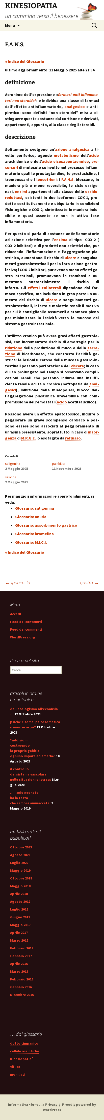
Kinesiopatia (21, 1059)
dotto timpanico (24, 1043)
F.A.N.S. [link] (67, 179)
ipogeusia (17, 582)
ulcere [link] (70, 257)
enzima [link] (60, 239)
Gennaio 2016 (21, 987)
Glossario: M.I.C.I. (31, 542)
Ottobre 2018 (21, 878)
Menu (10, 25)
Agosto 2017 (20, 901)
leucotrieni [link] (46, 179)
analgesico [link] (74, 106)
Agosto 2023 (20, 855)
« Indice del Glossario (24, 61)
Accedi (15, 614)
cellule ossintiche (24, 1051)
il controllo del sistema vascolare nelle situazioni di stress (30, 774)
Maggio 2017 (20, 925)
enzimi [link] (21, 191)
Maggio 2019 (20, 870)
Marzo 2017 (19, 940)
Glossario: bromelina (34, 533)
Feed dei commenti (26, 629)
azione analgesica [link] (72, 149)
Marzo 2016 (19, 971)
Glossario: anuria (30, 516)
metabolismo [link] (66, 155)
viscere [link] (77, 365)
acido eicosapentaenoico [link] (65, 161)
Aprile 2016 (19, 963)
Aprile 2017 (19, 932)
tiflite (15, 1066)
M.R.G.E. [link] (28, 437)
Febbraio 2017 (21, 948)
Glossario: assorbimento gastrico (46, 525)
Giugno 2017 (20, 917)
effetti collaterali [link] (44, 287)
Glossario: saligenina (34, 508)
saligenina (12, 463)
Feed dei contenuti (26, 621)
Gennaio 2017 (21, 956)
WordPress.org (22, 637)
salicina (10, 477)
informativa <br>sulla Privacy (32, 1104)
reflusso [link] (73, 437)
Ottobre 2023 (21, 847)
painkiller (59, 463)
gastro (89, 582)
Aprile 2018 (19, 893)
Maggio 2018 (20, 886)
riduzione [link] (13, 347)
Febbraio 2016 (21, 979)
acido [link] (94, 155)
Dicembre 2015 (22, 994)
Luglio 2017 (19, 909)
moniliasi (17, 1074)
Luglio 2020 (19, 862)
